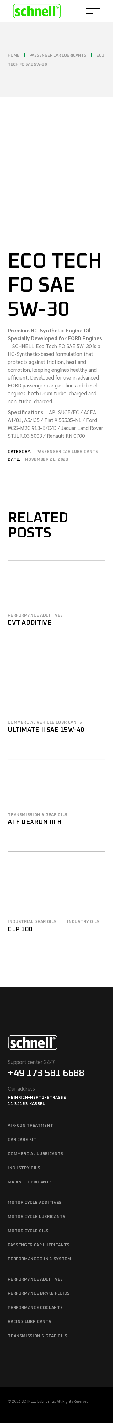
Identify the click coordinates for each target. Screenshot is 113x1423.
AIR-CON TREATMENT (30, 1126)
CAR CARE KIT (22, 1140)
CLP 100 (20, 929)
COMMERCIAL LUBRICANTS (35, 1154)
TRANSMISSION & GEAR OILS (37, 815)
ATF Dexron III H (35, 822)
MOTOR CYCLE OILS (28, 1231)
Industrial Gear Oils (32, 922)
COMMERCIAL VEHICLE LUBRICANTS (45, 722)
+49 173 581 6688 (46, 1073)
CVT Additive (29, 623)
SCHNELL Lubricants (38, 1401)
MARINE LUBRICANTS (30, 1182)
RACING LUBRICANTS (29, 1322)
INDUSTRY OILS (83, 922)
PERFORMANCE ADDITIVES (35, 616)
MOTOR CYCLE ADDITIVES (35, 1203)
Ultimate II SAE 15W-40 (46, 730)
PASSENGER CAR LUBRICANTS (67, 452)
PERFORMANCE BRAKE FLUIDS (39, 1294)
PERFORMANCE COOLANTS (35, 1308)
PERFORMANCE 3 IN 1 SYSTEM (39, 1259)
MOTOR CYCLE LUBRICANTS (36, 1217)
